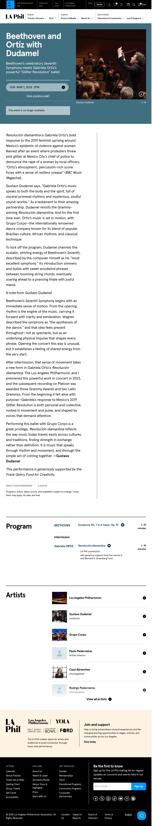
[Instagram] (108, 798)
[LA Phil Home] (15, 16)
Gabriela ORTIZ (63, 546)
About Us (37, 771)
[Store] (122, 4)
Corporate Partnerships (65, 795)
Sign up (138, 786)
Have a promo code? (38, 96)
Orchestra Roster (41, 780)
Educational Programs (70, 784)
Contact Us (65, 816)
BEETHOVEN (62, 525)
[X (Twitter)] (102, 798)
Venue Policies (13, 776)
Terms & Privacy (109, 816)
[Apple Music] (133, 798)
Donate (99, 4)
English (128, 815)
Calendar (10, 771)
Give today (90, 742)
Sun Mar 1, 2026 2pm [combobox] (24, 87)
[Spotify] (127, 798)
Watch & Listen (40, 776)
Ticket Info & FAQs (15, 780)
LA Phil (9, 4)
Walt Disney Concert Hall (25, 4)
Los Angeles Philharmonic (70, 4)
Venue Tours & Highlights (40, 786)
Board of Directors (93, 816)
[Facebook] (95, 798)
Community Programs (70, 789)
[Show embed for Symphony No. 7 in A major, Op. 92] (122, 525)
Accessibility (12, 797)
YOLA (90, 3)
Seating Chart (13, 784)
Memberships (66, 776)
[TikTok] (114, 798)
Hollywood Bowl (43, 4)
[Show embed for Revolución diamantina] (109, 545)
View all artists (97, 699)
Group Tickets (13, 789)
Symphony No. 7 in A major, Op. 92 (98, 525)
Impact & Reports (77, 816)
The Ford (57, 4)
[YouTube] (120, 798)
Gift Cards (11, 793)
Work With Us (39, 796)
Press (35, 792)
